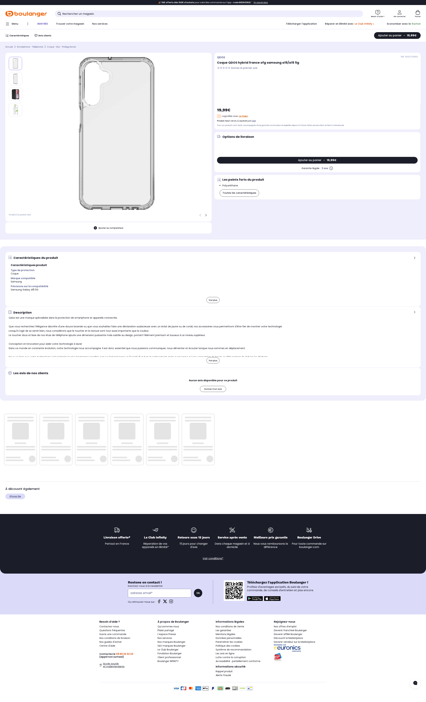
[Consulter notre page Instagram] (171, 602)
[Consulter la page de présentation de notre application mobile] (255, 598)
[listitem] (15, 78)
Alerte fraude (223, 675)
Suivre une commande (112, 634)
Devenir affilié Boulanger (288, 634)
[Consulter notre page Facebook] (159, 602)
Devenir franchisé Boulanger (290, 630)
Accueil (9, 46)
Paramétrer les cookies (229, 642)
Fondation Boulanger (170, 653)
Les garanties (223, 630)
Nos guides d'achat (110, 642)
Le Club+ (243, 116)
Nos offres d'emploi (285, 626)
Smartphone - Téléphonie (30, 46)
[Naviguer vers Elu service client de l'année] (300, 657)
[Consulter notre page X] (165, 602)
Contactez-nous (109, 626)
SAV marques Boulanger (172, 645)
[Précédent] (200, 215)
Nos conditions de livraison (114, 638)
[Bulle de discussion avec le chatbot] (415, 683)
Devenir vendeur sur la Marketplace (294, 642)
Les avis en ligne (225, 653)
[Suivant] (206, 215)
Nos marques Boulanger (171, 642)
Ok (198, 593)
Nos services (165, 638)
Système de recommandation (233, 649)
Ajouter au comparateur (110, 228)
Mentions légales (225, 634)
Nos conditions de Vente (230, 626)
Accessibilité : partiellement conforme (238, 661)
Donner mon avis (213, 389)
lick (254, 120)
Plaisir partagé (166, 630)
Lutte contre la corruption (231, 657)
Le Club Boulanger (168, 649)
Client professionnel (169, 657)
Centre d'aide (107, 645)
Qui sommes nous (168, 626)
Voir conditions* (213, 558)
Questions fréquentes (112, 630)
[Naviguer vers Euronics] (300, 648)
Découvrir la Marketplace (288, 638)
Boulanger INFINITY (168, 661)
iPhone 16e (15, 496)
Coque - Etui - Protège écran (61, 46)
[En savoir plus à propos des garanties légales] (331, 168)
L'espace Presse (167, 634)
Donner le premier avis (244, 68)
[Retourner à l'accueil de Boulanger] (26, 14)
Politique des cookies (228, 645)
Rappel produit (224, 671)
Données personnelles (228, 638)
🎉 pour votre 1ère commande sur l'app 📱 (213, 2)
